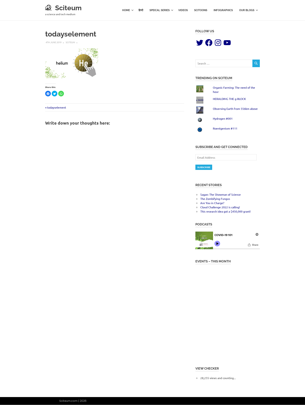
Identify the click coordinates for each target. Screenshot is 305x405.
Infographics (223, 10)
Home (126, 10)
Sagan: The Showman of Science (220, 194)
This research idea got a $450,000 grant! (225, 211)
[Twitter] (199, 42)
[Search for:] (223, 63)
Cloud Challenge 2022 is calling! (220, 207)
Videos (183, 10)
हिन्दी (141, 10)
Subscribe (203, 167)
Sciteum (68, 8)
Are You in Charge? (212, 203)
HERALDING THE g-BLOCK (229, 98)
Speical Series (159, 10)
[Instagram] (218, 42)
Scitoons (200, 10)
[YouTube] (227, 42)
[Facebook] (209, 42)
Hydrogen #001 (223, 118)
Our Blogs (246, 10)
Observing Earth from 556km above (235, 108)
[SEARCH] (256, 63)
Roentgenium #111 (225, 128)
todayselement (56, 107)
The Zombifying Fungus (215, 198)
